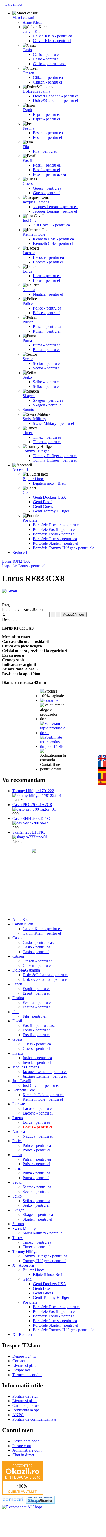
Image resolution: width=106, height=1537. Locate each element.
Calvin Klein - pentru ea (52, 36)
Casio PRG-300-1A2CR (32, 804)
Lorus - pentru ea (47, 276)
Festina (28, 128)
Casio (27, 50)
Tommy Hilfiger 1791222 (33, 791)
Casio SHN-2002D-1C (31, 818)
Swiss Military (34, 419)
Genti (27, 492)
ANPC (18, 1414)
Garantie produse (26, 1405)
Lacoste (29, 253)
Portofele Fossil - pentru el (54, 534)
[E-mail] (9, 591)
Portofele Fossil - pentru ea (54, 529)
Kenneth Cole (34, 234)
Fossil (27, 160)
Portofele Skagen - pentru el (55, 543)
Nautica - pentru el (48, 294)
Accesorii (20, 469)
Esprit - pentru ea (47, 114)
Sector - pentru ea (47, 363)
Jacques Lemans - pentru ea (55, 206)
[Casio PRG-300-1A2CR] (34, 809)
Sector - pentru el (47, 368)
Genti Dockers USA (49, 497)
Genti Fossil (42, 502)
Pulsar (28, 322)
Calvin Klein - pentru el (52, 40)
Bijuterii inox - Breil (49, 483)
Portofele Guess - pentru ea (55, 539)
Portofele (30, 520)
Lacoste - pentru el (48, 262)
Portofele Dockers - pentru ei (56, 525)
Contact (18, 1361)
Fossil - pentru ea (47, 165)
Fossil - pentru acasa (49, 174)
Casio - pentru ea (46, 54)
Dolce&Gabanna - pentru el (55, 100)
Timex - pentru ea (47, 437)
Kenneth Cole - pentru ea (53, 239)
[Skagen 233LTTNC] (30, 837)
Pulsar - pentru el (46, 331)
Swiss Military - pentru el (53, 423)
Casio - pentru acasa (49, 63)
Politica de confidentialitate (34, 1419)
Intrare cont (21, 1445)
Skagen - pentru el (48, 405)
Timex (28, 432)
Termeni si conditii (27, 1375)
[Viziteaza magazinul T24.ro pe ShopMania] (40, 1502)
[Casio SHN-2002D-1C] (30, 823)
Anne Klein (32, 22)
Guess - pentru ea (47, 188)
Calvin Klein (33, 31)
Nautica (29, 289)
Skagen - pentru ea (48, 400)
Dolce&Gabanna (36, 91)
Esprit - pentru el (46, 119)
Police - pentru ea (47, 308)
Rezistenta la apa (26, 1410)
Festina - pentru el (47, 137)
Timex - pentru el (47, 442)
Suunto (28, 409)
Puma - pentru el (46, 349)
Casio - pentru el (46, 59)
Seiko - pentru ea (46, 382)
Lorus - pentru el (46, 280)
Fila (26, 147)
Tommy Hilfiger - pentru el (55, 460)
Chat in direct (23, 1455)
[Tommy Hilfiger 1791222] (37, 795)
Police (28, 303)
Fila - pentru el (45, 151)
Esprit (27, 110)
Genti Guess (43, 506)
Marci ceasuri (23, 17)
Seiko (27, 377)
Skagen (29, 396)
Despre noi (21, 1370)
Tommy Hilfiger (36, 451)
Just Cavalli (32, 220)
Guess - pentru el (46, 193)
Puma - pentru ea (46, 345)
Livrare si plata (24, 1365)
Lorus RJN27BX (16, 561)
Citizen (28, 73)
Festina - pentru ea (48, 133)
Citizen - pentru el (47, 82)
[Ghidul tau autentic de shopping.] (14, 1502)
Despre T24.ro (24, 1356)
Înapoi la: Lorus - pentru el (23, 566)
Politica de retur (25, 1396)
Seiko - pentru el (46, 386)
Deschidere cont (25, 1441)
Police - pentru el (46, 313)
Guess (28, 183)
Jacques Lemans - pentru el (55, 211)
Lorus (27, 271)
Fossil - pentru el (46, 170)
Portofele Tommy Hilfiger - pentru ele (63, 548)
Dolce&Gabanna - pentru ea (56, 96)
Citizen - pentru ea (48, 77)
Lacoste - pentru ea (48, 257)
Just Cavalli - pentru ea (51, 225)
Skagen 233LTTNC (28, 832)
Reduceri (19, 552)
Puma (27, 340)
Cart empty (14, 4)
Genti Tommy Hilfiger (51, 511)
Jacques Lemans (36, 202)
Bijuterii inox (33, 479)
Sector (28, 359)
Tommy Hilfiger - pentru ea (55, 455)
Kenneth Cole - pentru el (53, 243)
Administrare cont (26, 1450)
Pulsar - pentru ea (47, 326)
